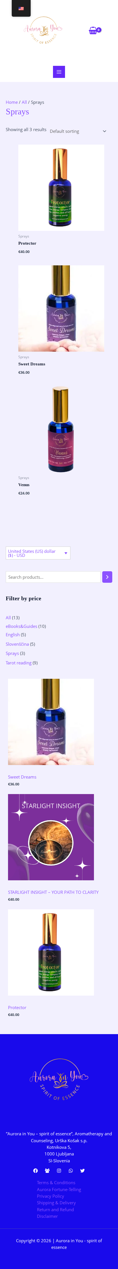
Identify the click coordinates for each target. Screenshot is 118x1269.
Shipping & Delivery (56, 1202)
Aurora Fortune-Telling (59, 1189)
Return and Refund (55, 1209)
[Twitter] (82, 1170)
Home (12, 102)
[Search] (107, 577)
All (24, 102)
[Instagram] (59, 1170)
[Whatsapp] (70, 1170)
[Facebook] (35, 1170)
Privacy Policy (50, 1196)
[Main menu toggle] (59, 72)
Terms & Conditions (56, 1182)
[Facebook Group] (47, 1170)
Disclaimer (47, 1216)
